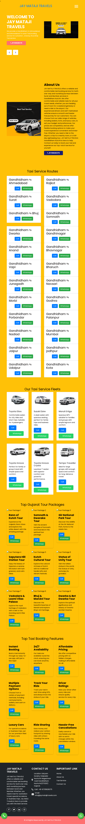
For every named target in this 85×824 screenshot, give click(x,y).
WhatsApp (27, 188)
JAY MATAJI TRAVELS (52, 820)
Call (17, 188)
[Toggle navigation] (76, 6)
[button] (9, 52)
